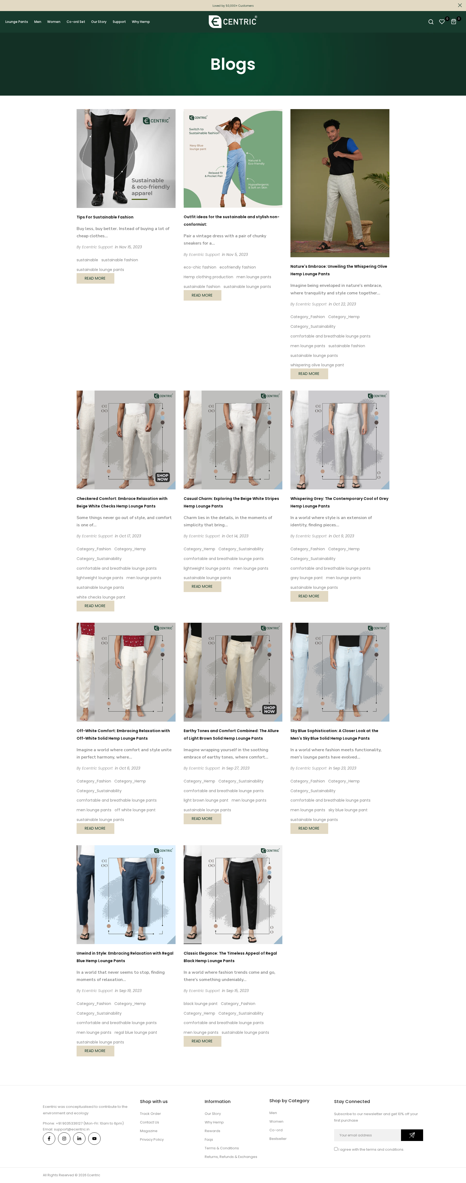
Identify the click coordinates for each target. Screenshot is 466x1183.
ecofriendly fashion (238, 267)
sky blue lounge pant (348, 810)
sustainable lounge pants (100, 269)
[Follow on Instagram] (64, 1138)
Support (119, 21)
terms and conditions (384, 1149)
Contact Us (149, 1122)
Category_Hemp (344, 316)
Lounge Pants (16, 21)
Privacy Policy (152, 1139)
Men (37, 21)
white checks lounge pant (101, 597)
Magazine (148, 1130)
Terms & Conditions (222, 1148)
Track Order (150, 1113)
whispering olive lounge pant (317, 365)
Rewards (212, 1130)
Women (53, 21)
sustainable (87, 260)
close (6, 5)
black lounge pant (201, 1003)
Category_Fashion (307, 316)
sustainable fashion (119, 260)
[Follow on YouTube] (94, 1138)
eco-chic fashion (200, 267)
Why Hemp (141, 21)
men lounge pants (254, 277)
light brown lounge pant (206, 800)
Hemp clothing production (208, 277)
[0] (442, 22)
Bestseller (278, 1138)
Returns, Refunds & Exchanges (231, 1156)
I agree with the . (371, 1149)
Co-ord (276, 1130)
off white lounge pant (135, 810)
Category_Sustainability (312, 326)
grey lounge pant (306, 577)
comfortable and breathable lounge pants (330, 336)
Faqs (209, 1139)
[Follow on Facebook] (49, 1138)
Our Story (99, 21)
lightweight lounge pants (100, 577)
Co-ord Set (76, 21)
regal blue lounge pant (136, 1032)
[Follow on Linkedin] (79, 1138)
